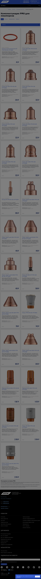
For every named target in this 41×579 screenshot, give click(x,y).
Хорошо (37, 576)
